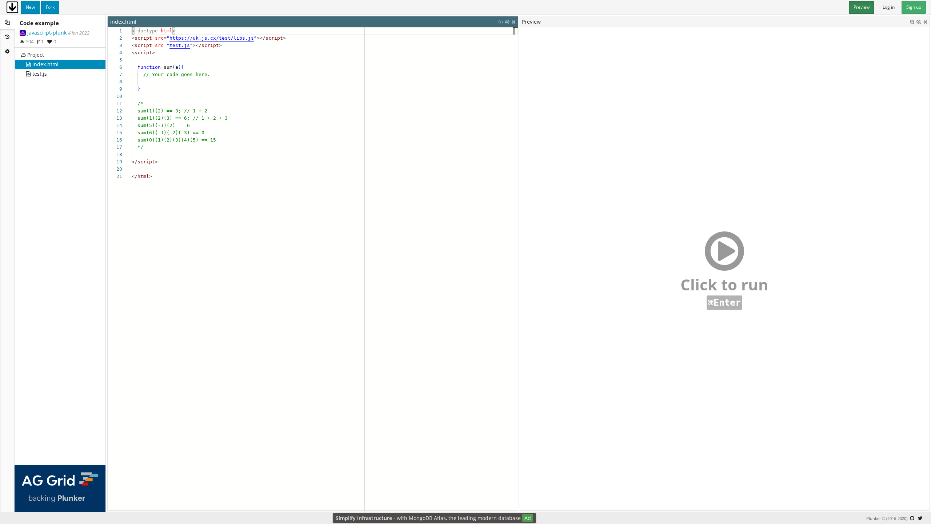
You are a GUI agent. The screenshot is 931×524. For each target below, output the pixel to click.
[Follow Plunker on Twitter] (920, 518)
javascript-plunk (47, 32)
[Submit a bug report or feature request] (912, 518)
